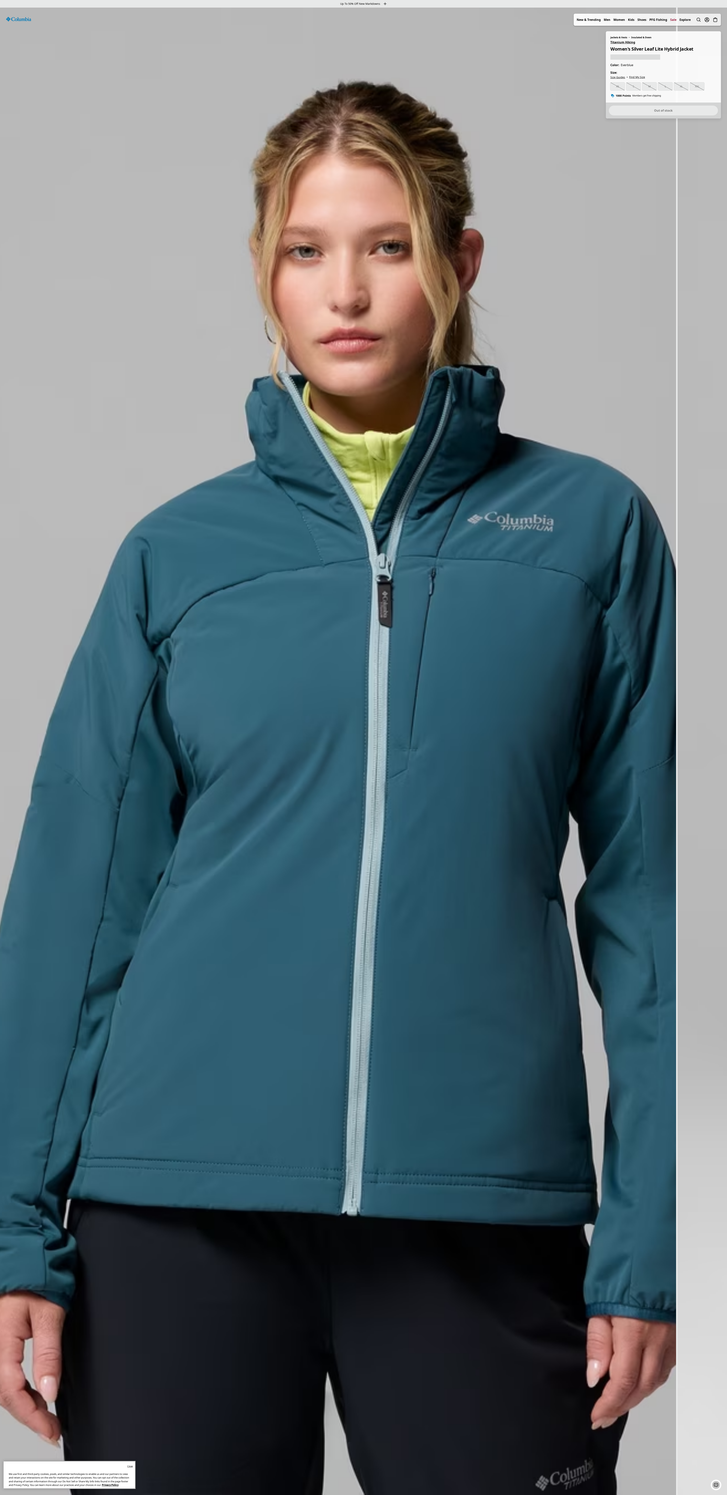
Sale (673, 20)
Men (607, 20)
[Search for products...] (698, 20)
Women (619, 20)
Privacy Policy (110, 1485)
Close (130, 1466)
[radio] (617, 86)
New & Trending (589, 20)
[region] (363, 751)
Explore (685, 20)
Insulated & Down (641, 37)
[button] (716, 1485)
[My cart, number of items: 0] (715, 20)
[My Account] (707, 20)
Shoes (641, 20)
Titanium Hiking (622, 42)
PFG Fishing (658, 20)
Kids (631, 20)
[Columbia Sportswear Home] (18, 19)
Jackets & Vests (618, 37)
